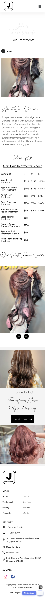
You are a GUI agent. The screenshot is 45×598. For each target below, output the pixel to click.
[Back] (3, 51)
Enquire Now (21, 419)
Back (10, 51)
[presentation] (18, 336)
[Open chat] (40, 593)
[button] (40, 6)
